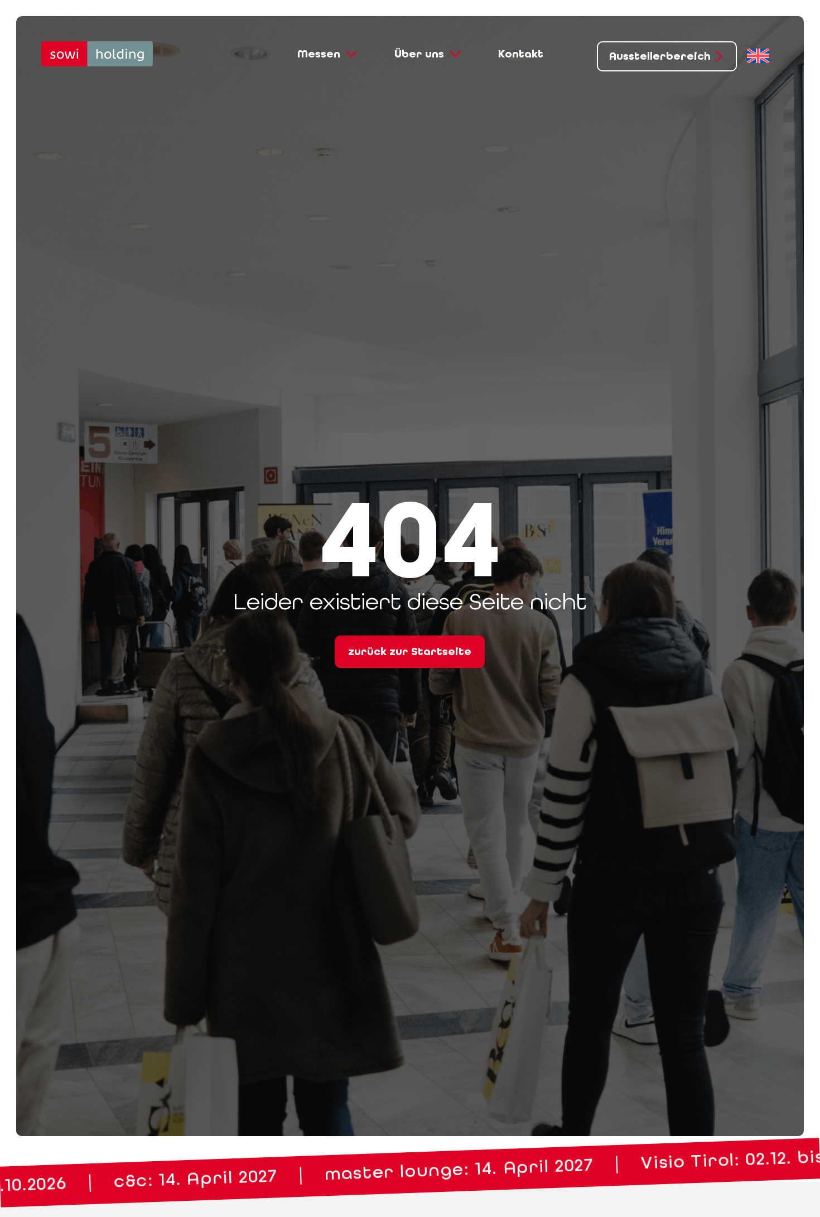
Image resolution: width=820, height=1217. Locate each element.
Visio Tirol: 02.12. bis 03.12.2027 (490, 1168)
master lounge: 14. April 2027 (171, 1180)
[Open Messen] (351, 54)
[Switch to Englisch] (758, 56)
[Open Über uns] (455, 54)
